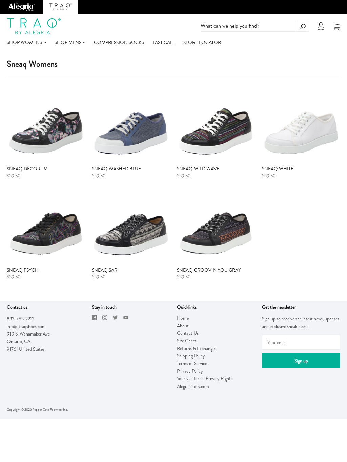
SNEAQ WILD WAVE (198, 168)
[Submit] (303, 26)
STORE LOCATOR (202, 42)
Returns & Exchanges (196, 348)
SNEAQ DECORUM (27, 168)
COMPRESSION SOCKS (119, 42)
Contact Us (188, 333)
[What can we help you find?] (255, 26)
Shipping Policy (191, 355)
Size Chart (186, 340)
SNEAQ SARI (105, 270)
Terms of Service (192, 363)
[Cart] (336, 26)
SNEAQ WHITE (277, 168)
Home (183, 318)
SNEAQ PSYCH (23, 270)
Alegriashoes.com (193, 386)
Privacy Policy (190, 371)
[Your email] (301, 342)
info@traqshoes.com (26, 326)
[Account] (321, 28)
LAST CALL (163, 42)
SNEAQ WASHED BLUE (116, 168)
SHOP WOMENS (25, 42)
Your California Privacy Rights (204, 378)
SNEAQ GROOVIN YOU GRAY (209, 270)
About (183, 325)
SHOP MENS (68, 42)
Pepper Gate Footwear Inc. (50, 409)
